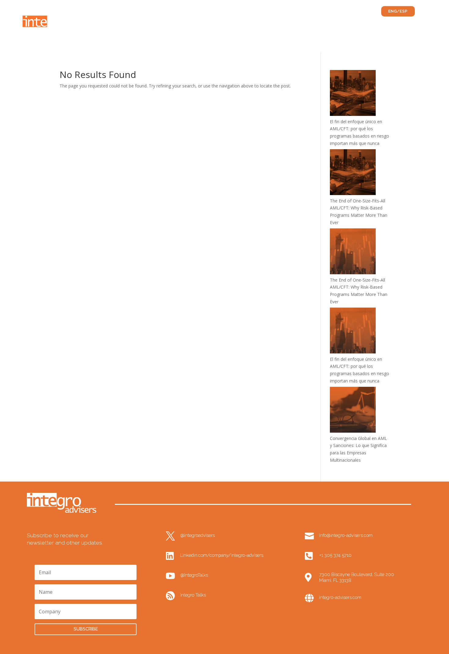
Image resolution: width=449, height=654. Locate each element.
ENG (392, 11)
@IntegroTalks (194, 575)
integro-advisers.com (340, 597)
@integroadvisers (197, 535)
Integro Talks (193, 594)
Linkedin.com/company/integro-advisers (221, 555)
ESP (403, 11)
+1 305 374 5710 (335, 555)
